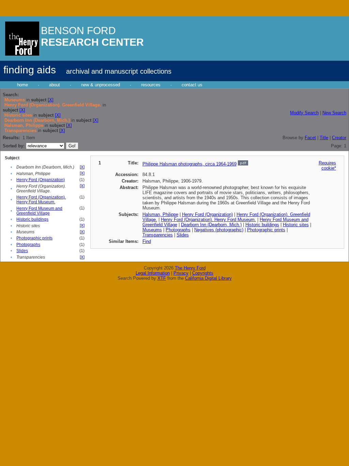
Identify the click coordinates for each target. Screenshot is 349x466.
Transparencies (157, 234)
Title (324, 137)
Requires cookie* (327, 165)
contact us (192, 84)
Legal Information (153, 273)
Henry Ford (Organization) (40, 179)
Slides (22, 250)
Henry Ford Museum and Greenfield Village (39, 211)
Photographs (28, 244)
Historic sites (296, 224)
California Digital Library (208, 278)
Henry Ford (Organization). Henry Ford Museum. (41, 199)
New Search (334, 112)
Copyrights (202, 273)
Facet (310, 137)
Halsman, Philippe (160, 214)
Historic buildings (32, 219)
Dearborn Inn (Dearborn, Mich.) (211, 224)
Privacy (180, 273)
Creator (339, 137)
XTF (161, 278)
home (22, 84)
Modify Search (304, 112)
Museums (152, 229)
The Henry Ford (190, 268)
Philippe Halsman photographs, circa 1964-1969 (189, 163)
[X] (51, 99)
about (54, 84)
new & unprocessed (100, 84)
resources (151, 84)
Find (146, 241)
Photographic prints (34, 238)
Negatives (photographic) (218, 229)
